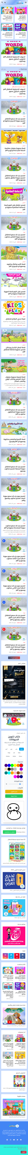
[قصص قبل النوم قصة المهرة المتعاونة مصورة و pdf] (14, 280)
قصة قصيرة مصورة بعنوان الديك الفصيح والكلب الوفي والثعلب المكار (15, 379)
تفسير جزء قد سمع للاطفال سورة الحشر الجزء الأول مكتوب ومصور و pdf (15, 617)
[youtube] (14, 1139)
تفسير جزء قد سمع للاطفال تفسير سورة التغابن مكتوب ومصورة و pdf (15, 237)
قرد (14, 752)
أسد (6, 749)
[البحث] (2, 2)
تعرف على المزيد (22, 1149)
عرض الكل (3, 69)
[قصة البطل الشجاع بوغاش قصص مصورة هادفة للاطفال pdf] (14, 336)
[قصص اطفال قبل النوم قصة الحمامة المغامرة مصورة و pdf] (14, 194)
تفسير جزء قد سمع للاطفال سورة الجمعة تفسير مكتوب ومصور (14, 469)
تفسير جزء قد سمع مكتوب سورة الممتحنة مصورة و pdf (14, 527)
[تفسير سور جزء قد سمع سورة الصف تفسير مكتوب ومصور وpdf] (14, 485)
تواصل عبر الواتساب (9, 832)
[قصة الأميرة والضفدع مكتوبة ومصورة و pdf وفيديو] (14, 428)
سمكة (20, 756)
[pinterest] (7, 1139)
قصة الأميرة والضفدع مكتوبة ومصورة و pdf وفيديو (14, 440)
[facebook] (21, 1139)
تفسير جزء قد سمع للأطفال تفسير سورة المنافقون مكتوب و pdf (15, 412)
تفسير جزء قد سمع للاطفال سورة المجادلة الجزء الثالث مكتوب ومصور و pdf (15, 647)
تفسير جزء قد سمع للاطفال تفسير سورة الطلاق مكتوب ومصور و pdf (15, 178)
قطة (21, 749)
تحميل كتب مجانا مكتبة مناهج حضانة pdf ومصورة (7, 17)
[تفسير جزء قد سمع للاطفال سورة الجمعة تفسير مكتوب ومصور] (14, 455)
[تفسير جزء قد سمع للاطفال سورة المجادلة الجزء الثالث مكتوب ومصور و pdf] (14, 633)
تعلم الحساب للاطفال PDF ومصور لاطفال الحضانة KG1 (22, 17)
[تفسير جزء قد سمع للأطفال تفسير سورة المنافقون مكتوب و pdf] (14, 398)
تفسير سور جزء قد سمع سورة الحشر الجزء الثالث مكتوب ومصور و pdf (14, 558)
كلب (16, 749)
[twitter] (17, 1139)
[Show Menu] (26, 2)
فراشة (14, 756)
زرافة (19, 752)
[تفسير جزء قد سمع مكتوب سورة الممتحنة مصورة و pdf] (14, 514)
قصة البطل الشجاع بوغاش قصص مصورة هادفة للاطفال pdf (14, 349)
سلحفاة (8, 756)
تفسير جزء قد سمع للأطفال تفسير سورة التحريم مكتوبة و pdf (14, 121)
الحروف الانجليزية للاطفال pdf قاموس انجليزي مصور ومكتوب (14, 59)
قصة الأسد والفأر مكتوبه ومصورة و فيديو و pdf (16, 265)
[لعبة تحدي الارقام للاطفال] (14, 307)
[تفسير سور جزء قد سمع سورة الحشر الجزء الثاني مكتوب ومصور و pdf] (14, 574)
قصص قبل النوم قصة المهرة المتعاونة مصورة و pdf (14, 293)
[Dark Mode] (5, 2)
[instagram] (10, 1139)
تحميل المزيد (15, 657)
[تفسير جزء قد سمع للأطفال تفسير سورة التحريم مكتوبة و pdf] (14, 107)
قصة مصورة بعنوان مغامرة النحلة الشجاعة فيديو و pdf (15, 149)
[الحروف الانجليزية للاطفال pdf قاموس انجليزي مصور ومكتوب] (14, 78)
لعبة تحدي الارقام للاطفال (15, 319)
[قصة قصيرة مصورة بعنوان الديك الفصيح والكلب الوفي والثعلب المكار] (14, 365)
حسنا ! (23, 1152)
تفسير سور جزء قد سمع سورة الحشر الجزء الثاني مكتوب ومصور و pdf (14, 588)
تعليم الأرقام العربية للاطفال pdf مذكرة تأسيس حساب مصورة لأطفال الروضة (7, 34)
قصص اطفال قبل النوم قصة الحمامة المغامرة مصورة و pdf (14, 207)
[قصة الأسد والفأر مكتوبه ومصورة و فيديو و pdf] (14, 253)
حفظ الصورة (14, 796)
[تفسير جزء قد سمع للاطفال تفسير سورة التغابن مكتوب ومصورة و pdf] (14, 223)
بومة (9, 752)
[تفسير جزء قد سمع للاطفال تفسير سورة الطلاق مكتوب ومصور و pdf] (14, 164)
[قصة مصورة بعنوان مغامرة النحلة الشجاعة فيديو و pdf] (14, 137)
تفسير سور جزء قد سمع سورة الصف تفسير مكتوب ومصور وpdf (14, 498)
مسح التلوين (14, 791)
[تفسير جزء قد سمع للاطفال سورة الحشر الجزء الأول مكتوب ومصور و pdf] (14, 604)
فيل (11, 749)
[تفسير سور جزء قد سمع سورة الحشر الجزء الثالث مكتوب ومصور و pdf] (14, 545)
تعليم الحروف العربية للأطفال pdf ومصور (21, 34)
